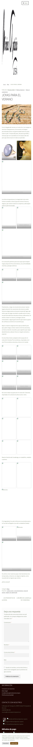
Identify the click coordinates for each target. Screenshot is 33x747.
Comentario (7, 622)
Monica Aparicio (20, 90)
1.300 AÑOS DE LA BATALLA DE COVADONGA (23, 599)
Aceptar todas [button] (14, 743)
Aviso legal (5, 691)
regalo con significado (11, 592)
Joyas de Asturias (18, 591)
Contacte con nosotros (8, 689)
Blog (8, 84)
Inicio (4, 84)
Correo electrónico (9, 652)
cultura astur (10, 591)
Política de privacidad (7, 695)
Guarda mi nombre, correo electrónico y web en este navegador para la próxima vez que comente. (15, 669)
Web (5, 660)
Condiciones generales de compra (11, 693)
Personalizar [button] (5, 743)
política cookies (15, 738)
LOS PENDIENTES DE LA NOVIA (8, 599)
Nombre (6, 645)
